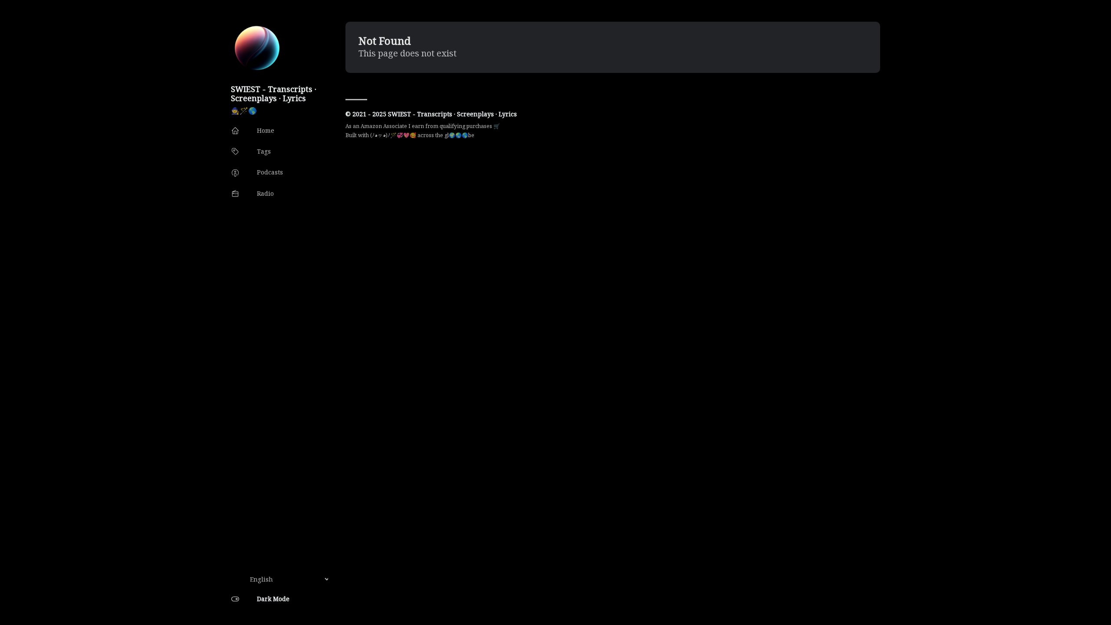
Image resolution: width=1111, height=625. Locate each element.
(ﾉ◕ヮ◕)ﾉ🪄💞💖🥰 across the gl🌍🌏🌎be (422, 135)
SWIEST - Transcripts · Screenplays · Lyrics (273, 93)
